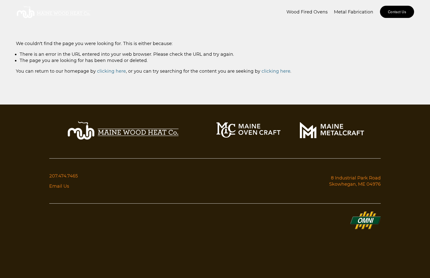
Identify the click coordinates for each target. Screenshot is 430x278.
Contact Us (397, 11)
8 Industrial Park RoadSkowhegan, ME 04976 (355, 181)
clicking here (111, 71)
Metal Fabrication (353, 11)
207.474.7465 (63, 175)
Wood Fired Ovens (307, 11)
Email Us (59, 186)
